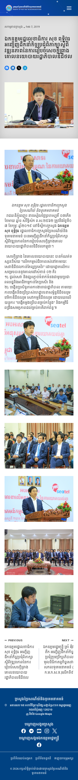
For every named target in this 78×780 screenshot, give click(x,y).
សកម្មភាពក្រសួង (14, 27)
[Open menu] (69, 8)
